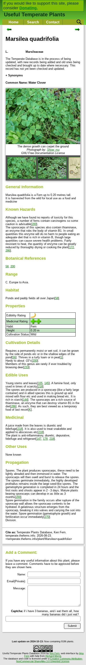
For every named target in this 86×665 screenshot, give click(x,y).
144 (25, 399)
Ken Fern (55, 653)
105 (40, 383)
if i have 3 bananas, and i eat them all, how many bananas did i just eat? (45, 612)
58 (7, 266)
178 (45, 438)
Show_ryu (53, 149)
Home (14, 22)
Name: (21, 574)
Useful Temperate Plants (34, 14)
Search (33, 22)
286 (8, 250)
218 (40, 386)
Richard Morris (53, 656)
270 (47, 516)
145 (46, 383)
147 (39, 438)
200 (34, 224)
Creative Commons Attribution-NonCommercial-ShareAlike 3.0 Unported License (49, 660)
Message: (19, 588)
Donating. (28, 8)
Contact (52, 22)
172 (71, 247)
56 (14, 357)
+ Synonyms (14, 75)
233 (26, 367)
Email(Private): (16, 581)
